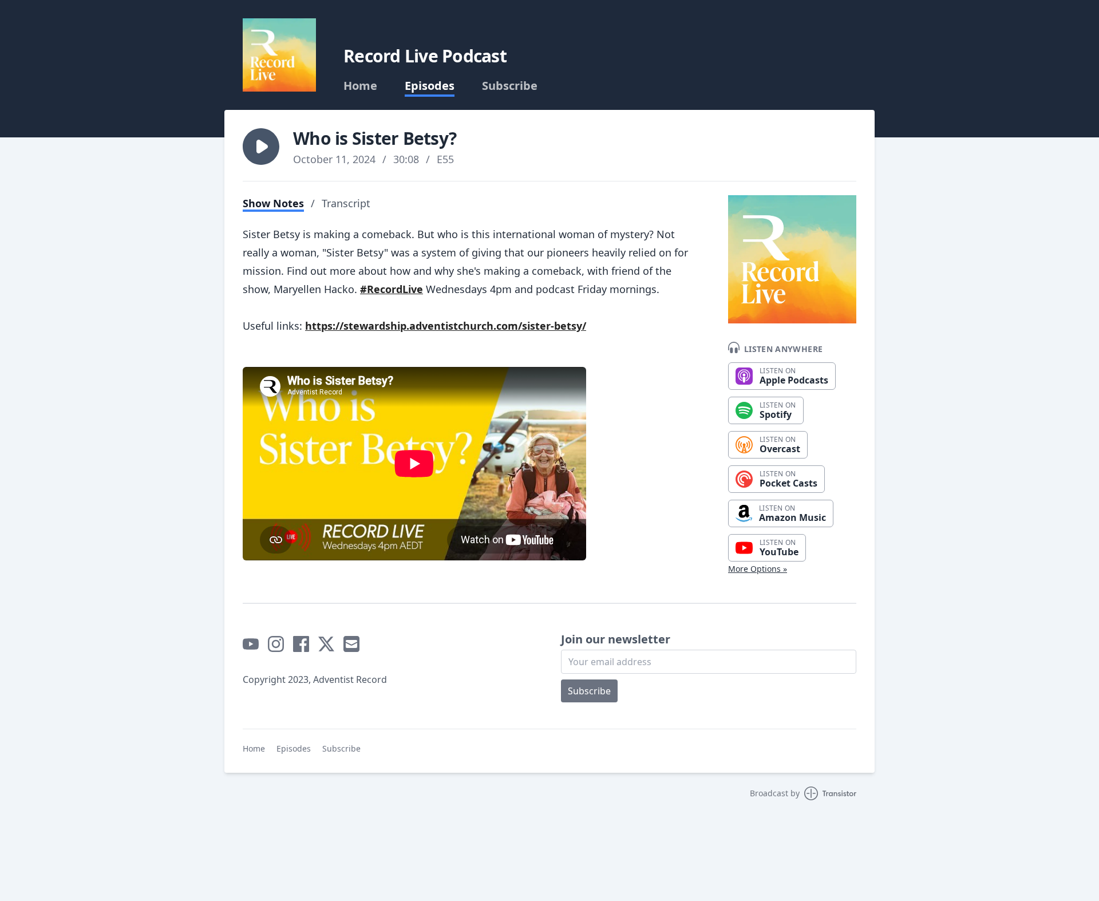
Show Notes (273, 203)
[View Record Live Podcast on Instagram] (276, 644)
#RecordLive (391, 289)
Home (360, 86)
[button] (261, 146)
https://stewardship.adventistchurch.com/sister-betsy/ (445, 326)
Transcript (346, 203)
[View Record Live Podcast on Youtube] (251, 644)
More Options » (757, 568)
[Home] (279, 55)
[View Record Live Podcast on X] (326, 644)
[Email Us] (351, 644)
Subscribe (509, 86)
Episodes (429, 86)
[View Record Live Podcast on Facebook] (301, 644)
